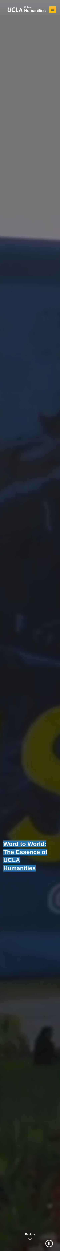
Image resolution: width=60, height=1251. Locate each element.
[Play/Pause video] (49, 1243)
